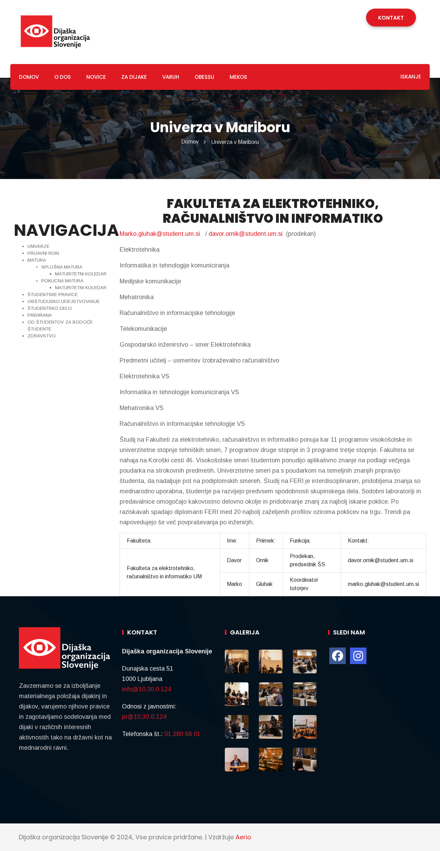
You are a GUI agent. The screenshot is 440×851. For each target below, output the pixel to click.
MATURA (37, 260)
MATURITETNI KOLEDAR (81, 273)
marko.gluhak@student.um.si (383, 584)
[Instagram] (358, 656)
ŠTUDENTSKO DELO (50, 308)
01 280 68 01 (182, 734)
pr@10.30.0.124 (144, 716)
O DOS (62, 77)
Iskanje (410, 76)
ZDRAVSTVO (42, 335)
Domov (190, 142)
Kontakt (391, 17)
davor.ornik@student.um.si (246, 233)
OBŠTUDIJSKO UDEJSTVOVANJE (64, 301)
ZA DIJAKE (134, 77)
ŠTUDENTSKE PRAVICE (53, 294)
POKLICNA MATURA (62, 280)
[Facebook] (337, 656)
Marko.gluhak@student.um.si (160, 233)
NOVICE (96, 77)
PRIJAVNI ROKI (43, 253)
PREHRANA (40, 315)
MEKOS (238, 77)
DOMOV (29, 77)
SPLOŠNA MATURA (61, 267)
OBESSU (204, 77)
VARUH (170, 77)
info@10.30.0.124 (146, 689)
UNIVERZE (39, 246)
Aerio (243, 837)
